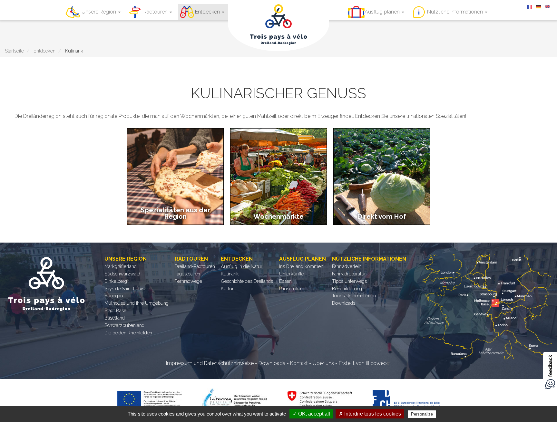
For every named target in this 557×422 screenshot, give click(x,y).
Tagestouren (187, 273)
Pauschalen (291, 288)
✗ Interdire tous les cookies (370, 414)
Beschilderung (347, 288)
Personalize (422, 414)
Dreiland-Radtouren (195, 266)
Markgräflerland (120, 266)
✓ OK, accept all (311, 414)
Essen (285, 281)
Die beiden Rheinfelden (128, 332)
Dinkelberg (115, 281)
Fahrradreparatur (349, 273)
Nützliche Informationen (455, 12)
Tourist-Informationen (354, 295)
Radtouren (156, 12)
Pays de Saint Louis (124, 288)
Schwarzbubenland (124, 325)
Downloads (343, 303)
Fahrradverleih (346, 266)
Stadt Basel (116, 310)
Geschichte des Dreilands (247, 281)
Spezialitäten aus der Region (175, 213)
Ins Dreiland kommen (301, 266)
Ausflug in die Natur (241, 266)
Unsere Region (99, 12)
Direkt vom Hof (381, 216)
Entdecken (208, 12)
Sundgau (113, 295)
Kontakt (299, 363)
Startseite (14, 50)
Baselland (114, 318)
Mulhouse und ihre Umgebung (136, 303)
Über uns (323, 363)
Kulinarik (230, 273)
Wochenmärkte (278, 216)
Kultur (227, 288)
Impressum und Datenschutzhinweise (210, 363)
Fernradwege (188, 281)
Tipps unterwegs (349, 281)
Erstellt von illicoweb (363, 363)
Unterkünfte (291, 273)
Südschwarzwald (122, 273)
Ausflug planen (383, 12)
